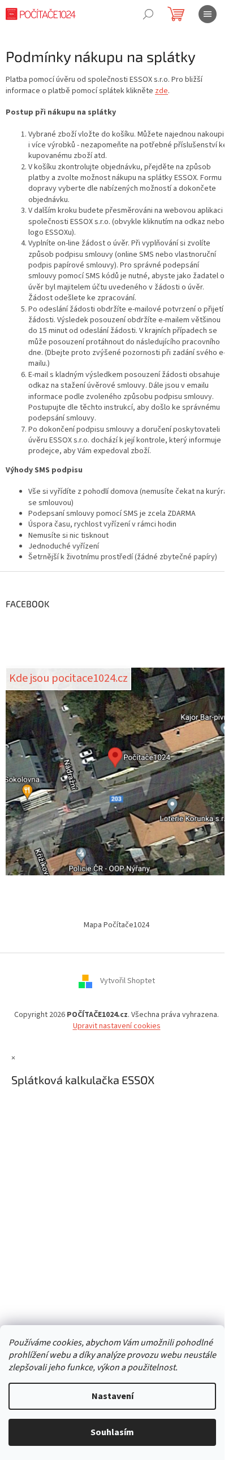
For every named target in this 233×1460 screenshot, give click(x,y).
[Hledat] (148, 14)
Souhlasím (112, 1432)
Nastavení (112, 1396)
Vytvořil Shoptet (127, 981)
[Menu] (207, 14)
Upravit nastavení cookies (117, 1026)
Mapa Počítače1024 (116, 925)
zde (161, 91)
